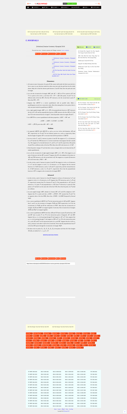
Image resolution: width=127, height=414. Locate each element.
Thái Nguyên (36, 345)
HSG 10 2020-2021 (57, 398)
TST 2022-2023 (93, 403)
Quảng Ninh (53, 342)
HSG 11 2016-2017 (69, 387)
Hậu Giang (51, 338)
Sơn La (75, 342)
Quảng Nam (36, 342)
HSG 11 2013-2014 (69, 379)
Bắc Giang (85, 333)
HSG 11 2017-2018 (69, 390)
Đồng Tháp (78, 347)
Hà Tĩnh (89, 335)
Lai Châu (88, 338)
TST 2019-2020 (93, 395)
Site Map (71, 409)
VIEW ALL (96, 98)
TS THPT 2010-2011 (32, 371)
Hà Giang (69, 335)
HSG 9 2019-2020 (45, 395)
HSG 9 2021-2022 (45, 400)
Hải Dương (36, 338)
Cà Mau (48, 335)
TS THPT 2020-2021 (32, 398)
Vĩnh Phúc (28, 347)
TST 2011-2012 (93, 374)
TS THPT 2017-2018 (32, 390)
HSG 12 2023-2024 (81, 406)
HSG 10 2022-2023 (57, 403)
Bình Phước (54, 333)
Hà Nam (75, 335)
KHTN (58, 338)
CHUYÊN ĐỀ (76, 7)
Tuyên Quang (70, 345)
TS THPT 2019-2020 (32, 395)
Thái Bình (28, 345)
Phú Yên (92, 340)
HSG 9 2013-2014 (45, 379)
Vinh (84, 345)
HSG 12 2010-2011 (81, 371)
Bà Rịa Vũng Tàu (37, 333)
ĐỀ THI (45, 7)
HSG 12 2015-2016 (81, 384)
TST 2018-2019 (93, 392)
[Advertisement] (63, 19)
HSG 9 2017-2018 (45, 390)
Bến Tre (35, 335)
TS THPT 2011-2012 (32, 374)
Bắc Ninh (28, 335)
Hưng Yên (28, 338)
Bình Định (71, 333)
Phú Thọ (86, 340)
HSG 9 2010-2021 (45, 371)
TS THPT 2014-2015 (32, 382)
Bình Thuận (63, 333)
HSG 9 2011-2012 (45, 374)
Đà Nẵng (50, 347)
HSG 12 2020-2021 (81, 398)
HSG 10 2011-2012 (57, 374)
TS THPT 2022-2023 (32, 403)
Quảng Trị (61, 342)
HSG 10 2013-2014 (57, 379)
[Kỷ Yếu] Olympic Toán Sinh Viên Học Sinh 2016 (38, 326)
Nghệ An (57, 340)
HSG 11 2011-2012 (69, 374)
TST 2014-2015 (93, 382)
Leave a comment (65, 50)
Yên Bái (35, 347)
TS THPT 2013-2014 (32, 379)
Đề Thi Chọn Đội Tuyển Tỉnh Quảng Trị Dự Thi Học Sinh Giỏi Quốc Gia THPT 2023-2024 (88, 32)
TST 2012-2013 (93, 377)
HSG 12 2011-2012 (81, 374)
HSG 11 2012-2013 (69, 377)
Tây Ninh (78, 345)
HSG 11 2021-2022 (69, 400)
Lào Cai (28, 340)
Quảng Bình (28, 342)
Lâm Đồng (35, 340)
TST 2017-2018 (93, 390)
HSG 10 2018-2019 (57, 392)
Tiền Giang (54, 345)
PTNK (79, 340)
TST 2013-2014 (93, 379)
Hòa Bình (96, 335)
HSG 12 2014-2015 (81, 382)
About (55, 409)
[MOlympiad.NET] (40, 4)
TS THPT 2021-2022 (32, 400)
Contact (59, 409)
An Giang (28, 333)
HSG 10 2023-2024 (57, 406)
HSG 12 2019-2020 (81, 395)
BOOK (85, 7)
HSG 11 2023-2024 (69, 406)
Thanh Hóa (90, 342)
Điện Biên (42, 347)
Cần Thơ (55, 335)
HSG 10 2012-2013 (57, 377)
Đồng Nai (71, 347)
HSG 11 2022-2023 (69, 403)
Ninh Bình (64, 340)
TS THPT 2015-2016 (32, 384)
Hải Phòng (44, 338)
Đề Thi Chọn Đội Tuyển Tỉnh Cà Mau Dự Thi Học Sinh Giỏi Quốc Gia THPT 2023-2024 (38, 32)
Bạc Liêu (78, 333)
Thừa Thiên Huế (45, 345)
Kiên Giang (73, 338)
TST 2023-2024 (93, 406)
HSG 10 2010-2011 (57, 371)
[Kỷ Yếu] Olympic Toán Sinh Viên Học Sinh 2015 (62, 326)
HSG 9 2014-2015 (45, 382)
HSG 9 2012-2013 (45, 377)
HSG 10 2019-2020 (57, 395)
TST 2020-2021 (93, 398)
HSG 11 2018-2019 (69, 392)
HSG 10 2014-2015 (57, 382)
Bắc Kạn (92, 333)
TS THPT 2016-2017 (32, 387)
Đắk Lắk (56, 347)
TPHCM (82, 342)
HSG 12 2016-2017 (81, 387)
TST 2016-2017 (93, 387)
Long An (95, 338)
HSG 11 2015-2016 (69, 384)
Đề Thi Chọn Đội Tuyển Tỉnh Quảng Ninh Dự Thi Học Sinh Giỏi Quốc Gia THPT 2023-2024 (63, 32)
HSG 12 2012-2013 (81, 377)
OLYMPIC (54, 7)
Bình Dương (46, 333)
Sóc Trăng (69, 342)
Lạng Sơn (42, 340)
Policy (67, 409)
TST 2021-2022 (93, 400)
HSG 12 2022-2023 (81, 403)
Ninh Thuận (72, 340)
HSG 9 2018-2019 (45, 392)
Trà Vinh (62, 345)
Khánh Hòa (65, 338)
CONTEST (35, 7)
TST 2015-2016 (93, 384)
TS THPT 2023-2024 (32, 406)
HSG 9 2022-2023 (45, 403)
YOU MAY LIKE (83, 98)
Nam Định (50, 340)
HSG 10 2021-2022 (57, 400)
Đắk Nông (64, 347)
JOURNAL (65, 7)
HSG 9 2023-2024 (45, 406)
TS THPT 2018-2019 (32, 392)
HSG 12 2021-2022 (81, 400)
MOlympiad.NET (66, 411)
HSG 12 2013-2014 (81, 379)
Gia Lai (62, 335)
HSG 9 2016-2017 (45, 387)
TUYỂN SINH (95, 7)
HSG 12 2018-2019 (81, 392)
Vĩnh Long (91, 345)
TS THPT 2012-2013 (32, 377)
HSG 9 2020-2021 (45, 398)
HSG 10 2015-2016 (57, 384)
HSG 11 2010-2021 (69, 371)
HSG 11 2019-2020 (69, 395)
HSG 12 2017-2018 (81, 390)
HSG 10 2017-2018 (57, 390)
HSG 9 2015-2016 (45, 384)
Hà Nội (81, 335)
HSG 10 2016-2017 (57, 387)
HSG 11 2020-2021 (69, 398)
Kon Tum (81, 338)
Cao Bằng (42, 335)
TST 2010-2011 (93, 371)
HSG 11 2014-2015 (69, 382)
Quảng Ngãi (45, 342)
